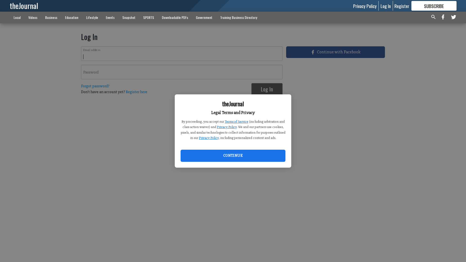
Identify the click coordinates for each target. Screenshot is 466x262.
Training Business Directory (238, 17)
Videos (32, 17)
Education (71, 17)
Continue (233, 155)
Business (51, 17)
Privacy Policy (227, 127)
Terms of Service (236, 122)
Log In (386, 6)
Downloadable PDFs (175, 17)
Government (204, 17)
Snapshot (128, 17)
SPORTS (148, 17)
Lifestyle (92, 17)
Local (17, 17)
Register (401, 6)
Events (110, 17)
